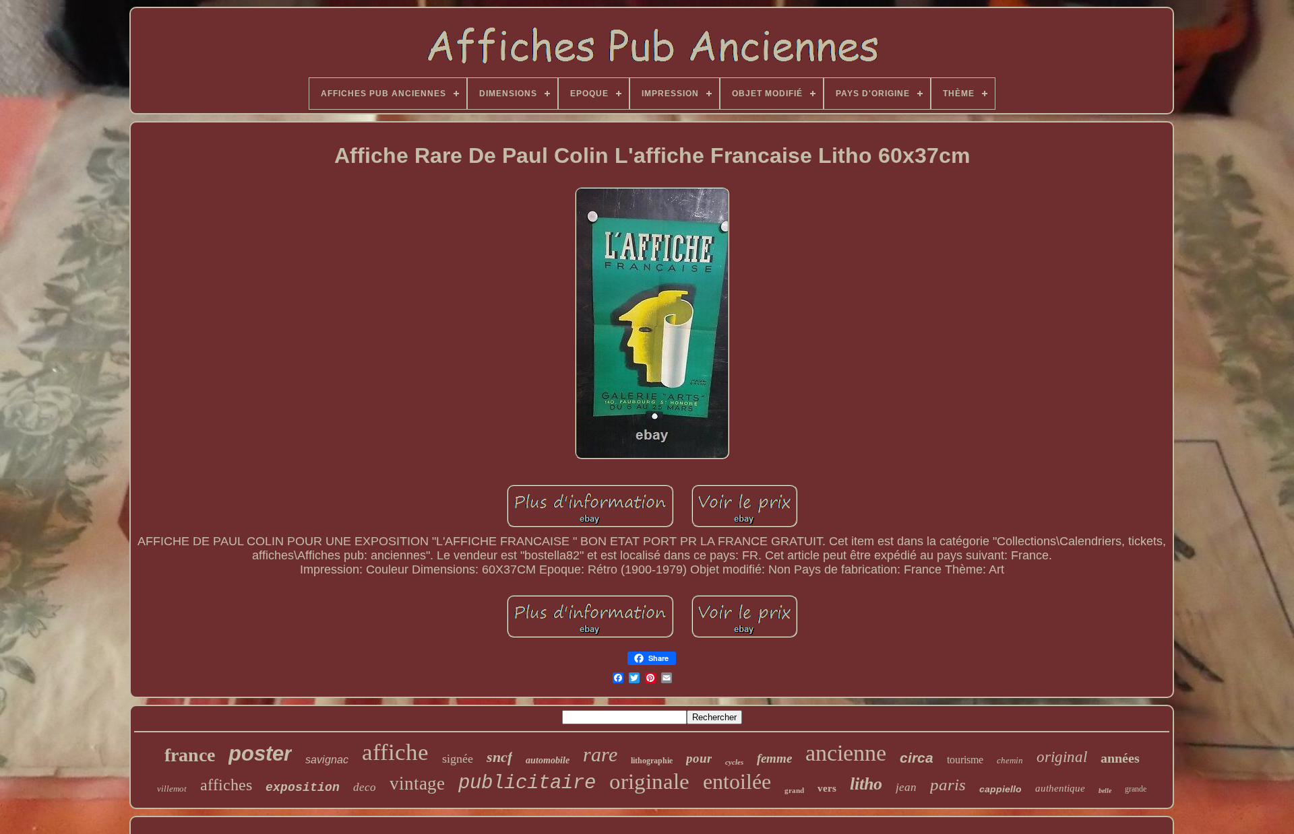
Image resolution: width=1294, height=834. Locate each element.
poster (260, 753)
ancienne (845, 752)
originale (649, 781)
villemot (172, 789)
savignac (326, 759)
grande (1135, 789)
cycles (734, 762)
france (189, 754)
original (1062, 757)
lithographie (652, 760)
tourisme (965, 759)
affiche (395, 752)
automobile (547, 760)
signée (457, 758)
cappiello (1000, 789)
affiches (226, 785)
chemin (1010, 760)
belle (1105, 790)
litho (866, 784)
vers (827, 788)
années (1120, 758)
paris (948, 784)
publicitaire (527, 783)
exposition (303, 787)
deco (364, 787)
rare (600, 754)
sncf (499, 757)
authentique (1060, 788)
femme (774, 758)
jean (906, 787)
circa (916, 757)
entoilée (737, 781)
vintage (417, 783)
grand (794, 790)
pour (699, 758)
